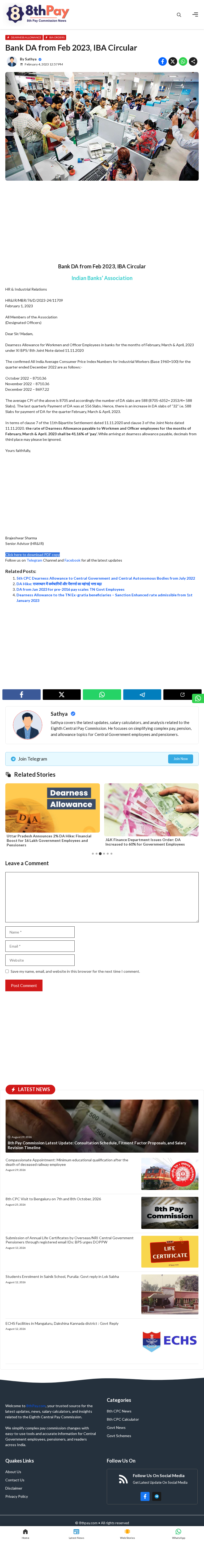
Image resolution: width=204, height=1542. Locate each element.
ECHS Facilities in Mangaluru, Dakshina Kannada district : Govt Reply (62, 1323)
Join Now (180, 759)
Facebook (72, 560)
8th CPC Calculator (123, 1419)
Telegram (34, 560)
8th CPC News (119, 1411)
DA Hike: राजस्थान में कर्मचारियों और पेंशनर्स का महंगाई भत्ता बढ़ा (59, 583)
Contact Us (14, 1480)
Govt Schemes (119, 1435)
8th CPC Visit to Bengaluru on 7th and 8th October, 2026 (53, 1199)
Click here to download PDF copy (32, 554)
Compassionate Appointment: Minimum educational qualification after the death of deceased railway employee (67, 1162)
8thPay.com (36, 1405)
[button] (179, 14)
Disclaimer (13, 1488)
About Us (13, 1471)
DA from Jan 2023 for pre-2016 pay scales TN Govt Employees (70, 589)
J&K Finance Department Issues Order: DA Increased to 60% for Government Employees (141, 841)
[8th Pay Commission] (38, 14)
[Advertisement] (102, 224)
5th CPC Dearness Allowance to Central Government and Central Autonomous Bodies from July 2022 (105, 578)
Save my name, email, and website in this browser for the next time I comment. (75, 971)
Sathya (30, 59)
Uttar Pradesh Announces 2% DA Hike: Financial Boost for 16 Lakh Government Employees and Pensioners (45, 840)
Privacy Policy (16, 1496)
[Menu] (195, 14)
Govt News (116, 1427)
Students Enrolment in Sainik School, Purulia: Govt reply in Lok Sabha (62, 1276)
